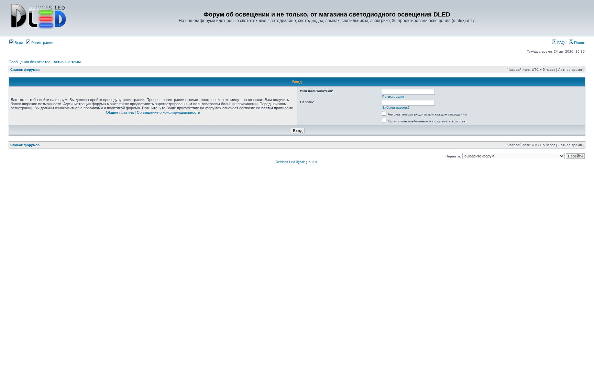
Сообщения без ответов (30, 62)
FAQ (560, 43)
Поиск (579, 43)
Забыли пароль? (396, 107)
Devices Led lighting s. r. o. (297, 162)
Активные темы (67, 62)
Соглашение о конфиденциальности (168, 112)
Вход (18, 43)
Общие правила (120, 112)
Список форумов (25, 70)
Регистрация (41, 43)
